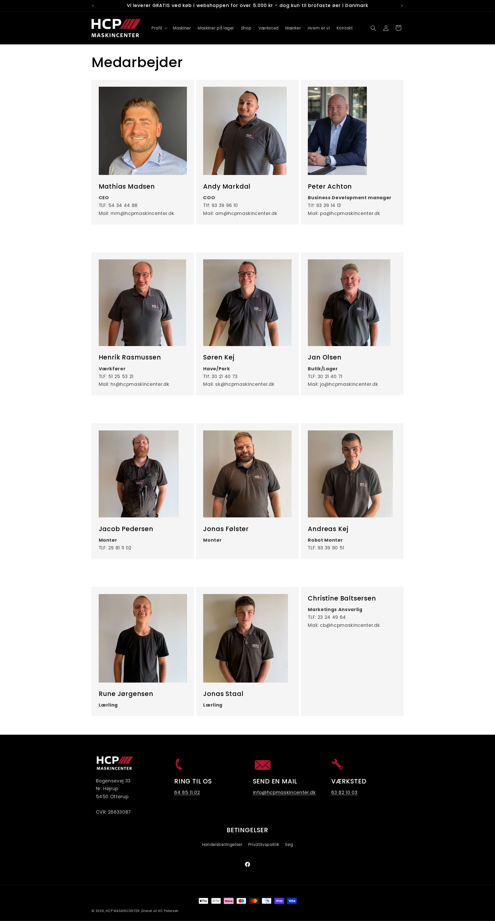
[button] (159, 28)
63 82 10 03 (344, 792)
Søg (289, 844)
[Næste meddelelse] (402, 5)
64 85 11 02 (187, 792)
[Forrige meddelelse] (93, 5)
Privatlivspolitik (263, 844)
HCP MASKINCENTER (122, 911)
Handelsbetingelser (222, 844)
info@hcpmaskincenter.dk (284, 792)
